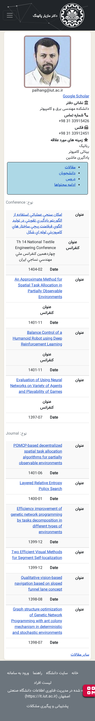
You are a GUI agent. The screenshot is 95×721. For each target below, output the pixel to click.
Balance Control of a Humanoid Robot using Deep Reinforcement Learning (37, 339)
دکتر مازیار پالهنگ (45, 16)
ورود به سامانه (18, 673)
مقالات (70, 167)
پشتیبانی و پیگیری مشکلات (47, 706)
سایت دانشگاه (57, 673)
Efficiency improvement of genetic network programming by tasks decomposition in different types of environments (36, 520)
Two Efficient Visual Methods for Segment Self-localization (36, 555)
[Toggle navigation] (10, 15)
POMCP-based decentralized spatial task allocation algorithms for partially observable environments (37, 454)
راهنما (37, 673)
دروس (71, 179)
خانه (75, 673)
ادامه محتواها (65, 185)
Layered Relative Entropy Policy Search (41, 486)
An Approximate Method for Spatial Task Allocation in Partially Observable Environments (38, 288)
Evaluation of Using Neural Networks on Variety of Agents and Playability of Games (36, 386)
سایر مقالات (80, 655)
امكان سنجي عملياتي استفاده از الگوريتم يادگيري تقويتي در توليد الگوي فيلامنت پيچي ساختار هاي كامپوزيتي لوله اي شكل (37, 223)
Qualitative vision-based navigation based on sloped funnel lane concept (38, 584)
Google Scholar (76, 97)
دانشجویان (67, 173)
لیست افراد (42, 683)
